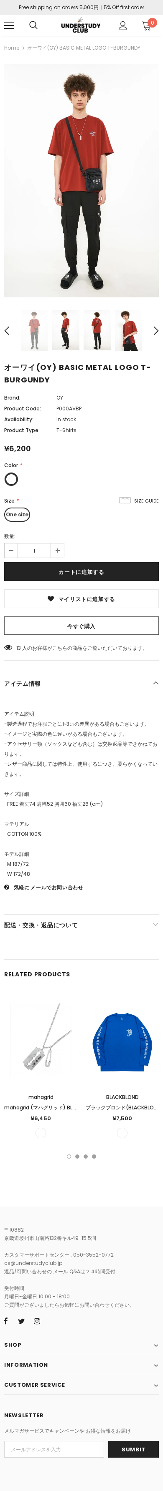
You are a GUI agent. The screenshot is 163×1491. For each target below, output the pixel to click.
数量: (9, 536)
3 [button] (86, 1156)
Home (11, 47)
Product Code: (22, 408)
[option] (81, 180)
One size (17, 514)
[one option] (41, 1133)
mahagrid (40, 1097)
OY (59, 397)
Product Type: (22, 430)
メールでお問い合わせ (57, 887)
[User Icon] (123, 25)
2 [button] (77, 1156)
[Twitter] (21, 1320)
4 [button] (94, 1156)
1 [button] (69, 1156)
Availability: (18, 419)
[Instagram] (36, 1320)
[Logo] (80, 25)
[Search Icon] (33, 25)
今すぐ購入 (81, 626)
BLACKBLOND (122, 1097)
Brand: (12, 397)
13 (18, 647)
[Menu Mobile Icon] (9, 25)
